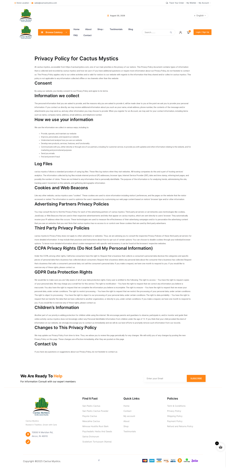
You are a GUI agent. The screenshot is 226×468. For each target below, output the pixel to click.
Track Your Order (176, 3)
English (200, 15)
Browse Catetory (54, 32)
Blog (130, 29)
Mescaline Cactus (91, 421)
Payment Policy (174, 421)
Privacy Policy (174, 411)
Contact (87, 35)
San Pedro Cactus (91, 406)
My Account (204, 3)
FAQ (76, 35)
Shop (100, 29)
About (88, 29)
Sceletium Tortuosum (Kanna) (97, 441)
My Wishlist (191, 3)
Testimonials (116, 29)
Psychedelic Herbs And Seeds (97, 431)
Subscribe (196, 378)
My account (129, 416)
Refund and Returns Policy (180, 426)
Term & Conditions (176, 406)
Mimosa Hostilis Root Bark (95, 426)
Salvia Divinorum (90, 436)
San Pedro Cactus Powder (95, 411)
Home (76, 29)
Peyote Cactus (89, 416)
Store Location (22, 3)
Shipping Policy (174, 416)
